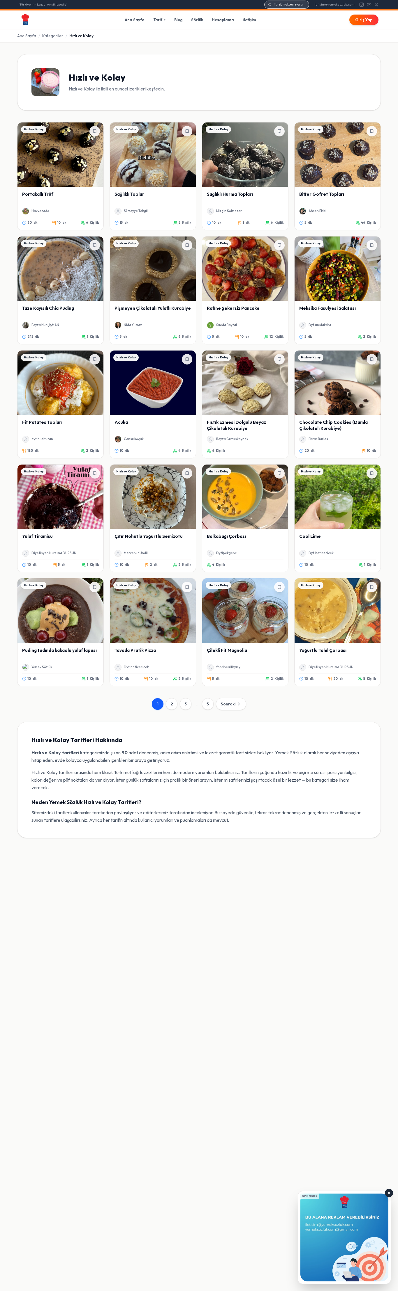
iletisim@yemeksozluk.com (334, 4)
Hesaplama (223, 19)
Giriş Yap (364, 19)
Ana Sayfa (135, 19)
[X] (376, 5)
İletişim (249, 19)
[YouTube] (369, 4)
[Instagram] (361, 4)
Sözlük (197, 19)
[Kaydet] (94, 131)
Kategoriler (52, 35)
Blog (178, 19)
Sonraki (228, 704)
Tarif (159, 19)
